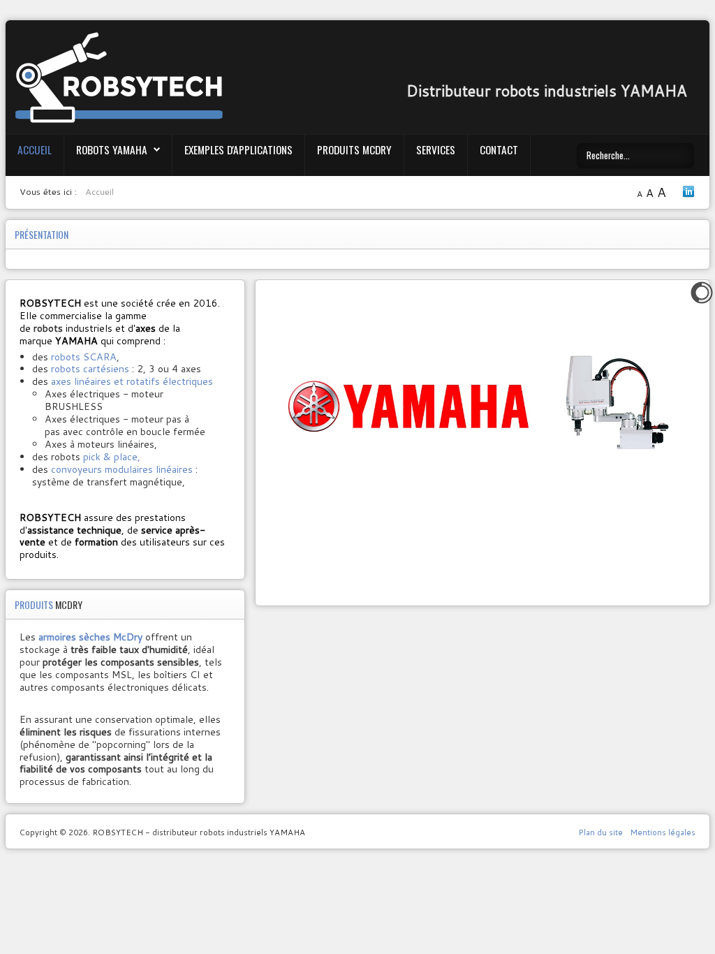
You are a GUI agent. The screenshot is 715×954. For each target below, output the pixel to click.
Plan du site (600, 832)
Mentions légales (662, 832)
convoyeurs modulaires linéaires (120, 469)
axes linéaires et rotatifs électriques (132, 381)
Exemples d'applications (238, 149)
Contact (499, 149)
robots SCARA (84, 357)
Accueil (34, 149)
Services (435, 149)
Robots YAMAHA (111, 149)
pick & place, (111, 457)
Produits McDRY (354, 149)
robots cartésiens (90, 369)
